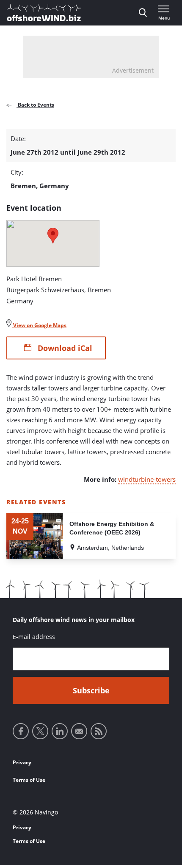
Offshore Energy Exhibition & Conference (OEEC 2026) (111, 528)
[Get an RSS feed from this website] (99, 731)
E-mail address (34, 637)
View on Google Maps (39, 325)
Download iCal (64, 348)
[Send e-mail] (79, 731)
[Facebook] (21, 731)
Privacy (22, 762)
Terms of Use (29, 779)
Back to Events (35, 104)
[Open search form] (142, 12)
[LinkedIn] (60, 731)
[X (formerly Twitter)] (40, 731)
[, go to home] (44, 12)
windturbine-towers (147, 479)
